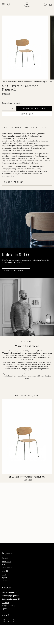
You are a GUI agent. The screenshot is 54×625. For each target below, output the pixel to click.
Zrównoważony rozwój (11, 599)
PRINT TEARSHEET (14, 182)
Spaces (4, 577)
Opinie (4, 608)
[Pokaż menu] (3, 4)
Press (4, 574)
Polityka (5, 581)
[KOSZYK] (50, 4)
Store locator (7, 568)
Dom (3, 82)
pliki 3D (5, 571)
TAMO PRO (6, 561)
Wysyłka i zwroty (8, 605)
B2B (3, 564)
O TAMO (5, 602)
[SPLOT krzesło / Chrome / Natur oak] (27, 436)
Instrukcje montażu (9, 592)
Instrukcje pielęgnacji (10, 595)
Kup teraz (27, 114)
